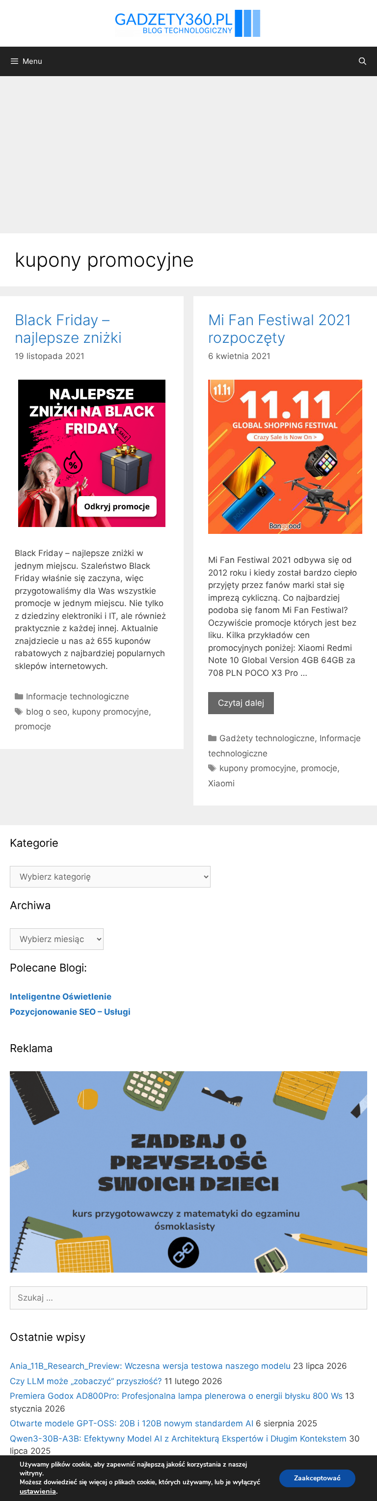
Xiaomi (221, 783)
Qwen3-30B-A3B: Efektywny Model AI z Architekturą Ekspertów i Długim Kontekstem (178, 1439)
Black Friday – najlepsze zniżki (68, 328)
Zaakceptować (317, 1478)
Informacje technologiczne (77, 696)
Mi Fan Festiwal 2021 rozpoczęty (279, 328)
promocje (33, 726)
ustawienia (38, 1491)
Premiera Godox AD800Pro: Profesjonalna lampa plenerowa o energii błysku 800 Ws (176, 1396)
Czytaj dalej (241, 703)
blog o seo (46, 712)
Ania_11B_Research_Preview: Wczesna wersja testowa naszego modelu (150, 1366)
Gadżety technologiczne (267, 738)
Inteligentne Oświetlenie (60, 996)
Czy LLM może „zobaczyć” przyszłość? (86, 1381)
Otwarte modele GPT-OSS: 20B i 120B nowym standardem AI (131, 1423)
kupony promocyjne (110, 712)
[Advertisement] (188, 150)
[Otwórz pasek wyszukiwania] (362, 61)
